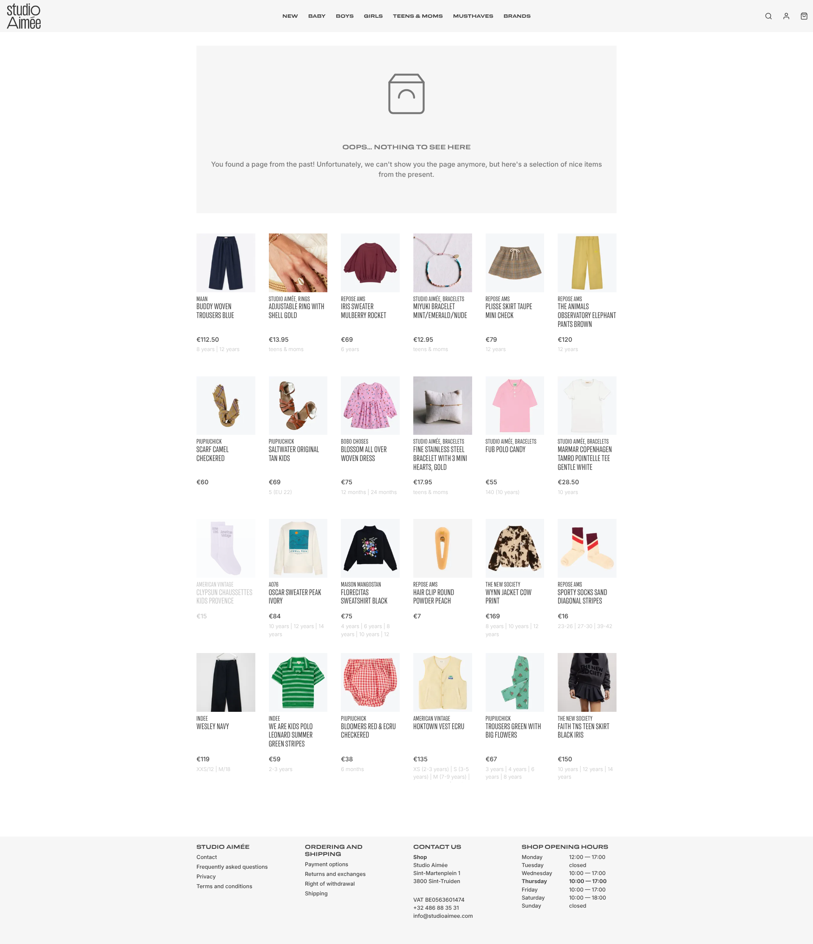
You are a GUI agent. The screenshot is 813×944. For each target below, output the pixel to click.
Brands (517, 16)
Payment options (326, 865)
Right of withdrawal (330, 884)
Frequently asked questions (232, 867)
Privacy (206, 877)
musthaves (473, 16)
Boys (345, 16)
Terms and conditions (224, 887)
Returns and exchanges (335, 874)
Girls (373, 16)
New (290, 16)
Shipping (316, 894)
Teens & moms (418, 16)
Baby (317, 16)
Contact (206, 857)
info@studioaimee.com (443, 916)
